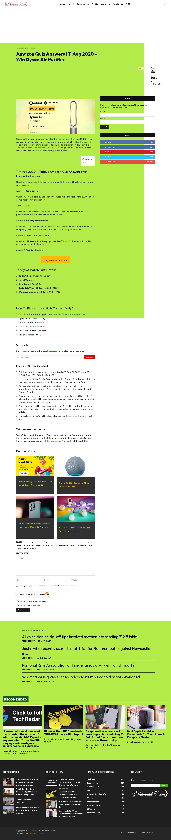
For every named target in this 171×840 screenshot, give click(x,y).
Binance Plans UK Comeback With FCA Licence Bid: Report (63, 733)
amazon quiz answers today (45, 545)
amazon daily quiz (29, 542)
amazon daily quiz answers (45, 542)
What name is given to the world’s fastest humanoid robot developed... (82, 676)
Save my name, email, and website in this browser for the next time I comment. (47, 586)
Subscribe (90, 357)
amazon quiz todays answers (65, 545)
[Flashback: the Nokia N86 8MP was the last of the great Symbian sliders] (8, 810)
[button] (163, 4)
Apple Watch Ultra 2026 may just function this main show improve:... (27, 782)
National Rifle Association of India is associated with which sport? (78, 665)
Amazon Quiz (22, 48)
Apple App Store (77, 314)
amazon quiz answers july (25, 545)
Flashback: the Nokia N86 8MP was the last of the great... (27, 810)
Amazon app (63, 139)
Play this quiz (81, 142)
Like (152, 142)
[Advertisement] (85, 25)
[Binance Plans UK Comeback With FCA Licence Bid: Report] (63, 717)
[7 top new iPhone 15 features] (8, 801)
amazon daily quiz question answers (68, 542)
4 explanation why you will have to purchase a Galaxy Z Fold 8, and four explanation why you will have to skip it (104, 736)
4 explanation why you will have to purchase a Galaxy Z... (70, 804)
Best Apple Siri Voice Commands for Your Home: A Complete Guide (146, 734)
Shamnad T (28, 641)
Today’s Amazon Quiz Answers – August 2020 (38, 147)
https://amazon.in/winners (57, 441)
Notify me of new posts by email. (29, 605)
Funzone (30, 326)
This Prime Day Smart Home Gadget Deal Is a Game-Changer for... (26, 792)
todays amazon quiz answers (26, 548)
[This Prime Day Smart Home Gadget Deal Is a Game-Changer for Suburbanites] (8, 791)
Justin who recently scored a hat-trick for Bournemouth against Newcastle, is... (86, 651)
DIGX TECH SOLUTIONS (34, 833)
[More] (153, 89)
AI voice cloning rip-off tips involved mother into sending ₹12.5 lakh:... (81, 636)
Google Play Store (58, 314)
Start (31, 334)
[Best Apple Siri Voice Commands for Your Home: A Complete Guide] (146, 717)
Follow (150, 147)
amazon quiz (86, 542)
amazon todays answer (84, 545)
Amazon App (34, 318)
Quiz (33, 48)
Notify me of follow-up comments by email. (33, 601)
